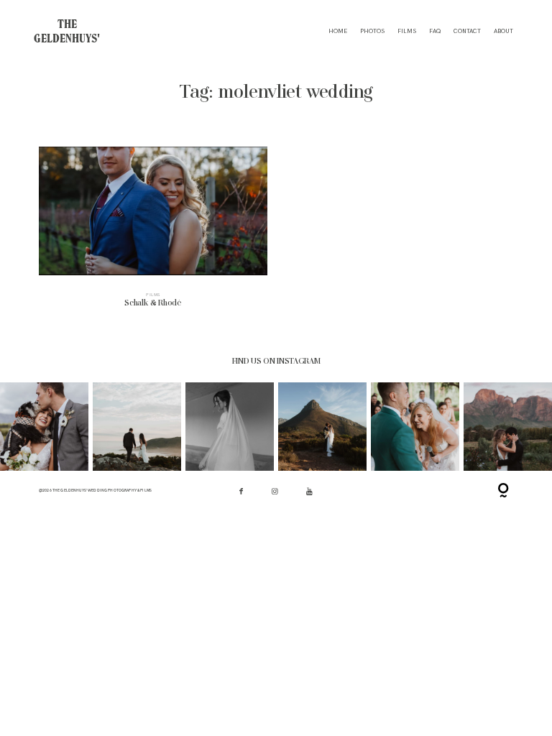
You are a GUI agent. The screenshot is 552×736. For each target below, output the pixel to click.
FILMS (406, 31)
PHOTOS (372, 31)
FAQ (435, 31)
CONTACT (467, 31)
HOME (337, 31)
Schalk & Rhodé (153, 233)
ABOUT (503, 31)
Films (153, 295)
